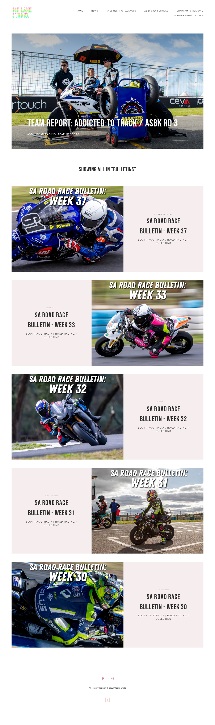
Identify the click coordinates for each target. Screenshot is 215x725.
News (94, 11)
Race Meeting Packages (121, 11)
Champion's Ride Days (190, 11)
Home (80, 11)
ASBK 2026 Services (156, 11)
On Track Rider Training (188, 16)
